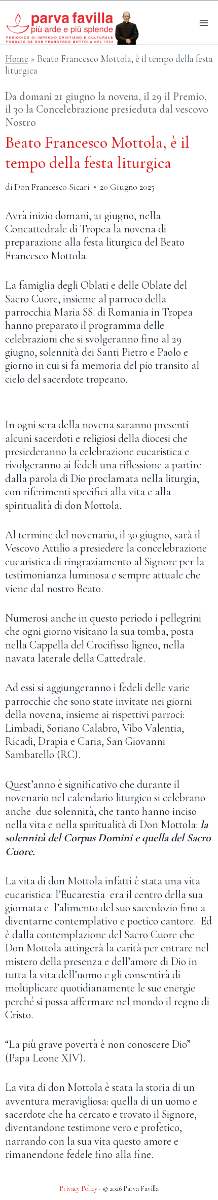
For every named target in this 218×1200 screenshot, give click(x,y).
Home (16, 58)
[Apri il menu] (204, 22)
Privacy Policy (78, 1188)
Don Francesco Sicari (52, 187)
